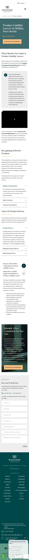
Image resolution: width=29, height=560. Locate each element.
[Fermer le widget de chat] (27, 538)
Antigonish (21, 476)
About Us (6, 465)
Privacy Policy (6, 556)
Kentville (7, 487)
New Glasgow (21, 487)
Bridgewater (21, 479)
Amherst (7, 476)
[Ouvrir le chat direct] (25, 538)
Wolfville (21, 499)
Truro (21, 496)
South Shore (7, 493)
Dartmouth (21, 482)
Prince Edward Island (21, 490)
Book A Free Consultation (12, 41)
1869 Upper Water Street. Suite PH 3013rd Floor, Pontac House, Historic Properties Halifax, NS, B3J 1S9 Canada (15, 526)
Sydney (21, 493)
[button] (14, 119)
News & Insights (14, 468)
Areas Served (14, 473)
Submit (25, 446)
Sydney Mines (7, 496)
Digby (7, 484)
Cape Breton (7, 482)
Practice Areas (6, 16)
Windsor (7, 499)
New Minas (7, 490)
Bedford (7, 479)
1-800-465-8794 (17, 393)
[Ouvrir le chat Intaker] (11, 559)
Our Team (23, 465)
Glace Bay (21, 484)
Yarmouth (7, 501)
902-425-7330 (9, 36)
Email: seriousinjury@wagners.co (13, 535)
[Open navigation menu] (25, 9)
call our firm (18, 357)
